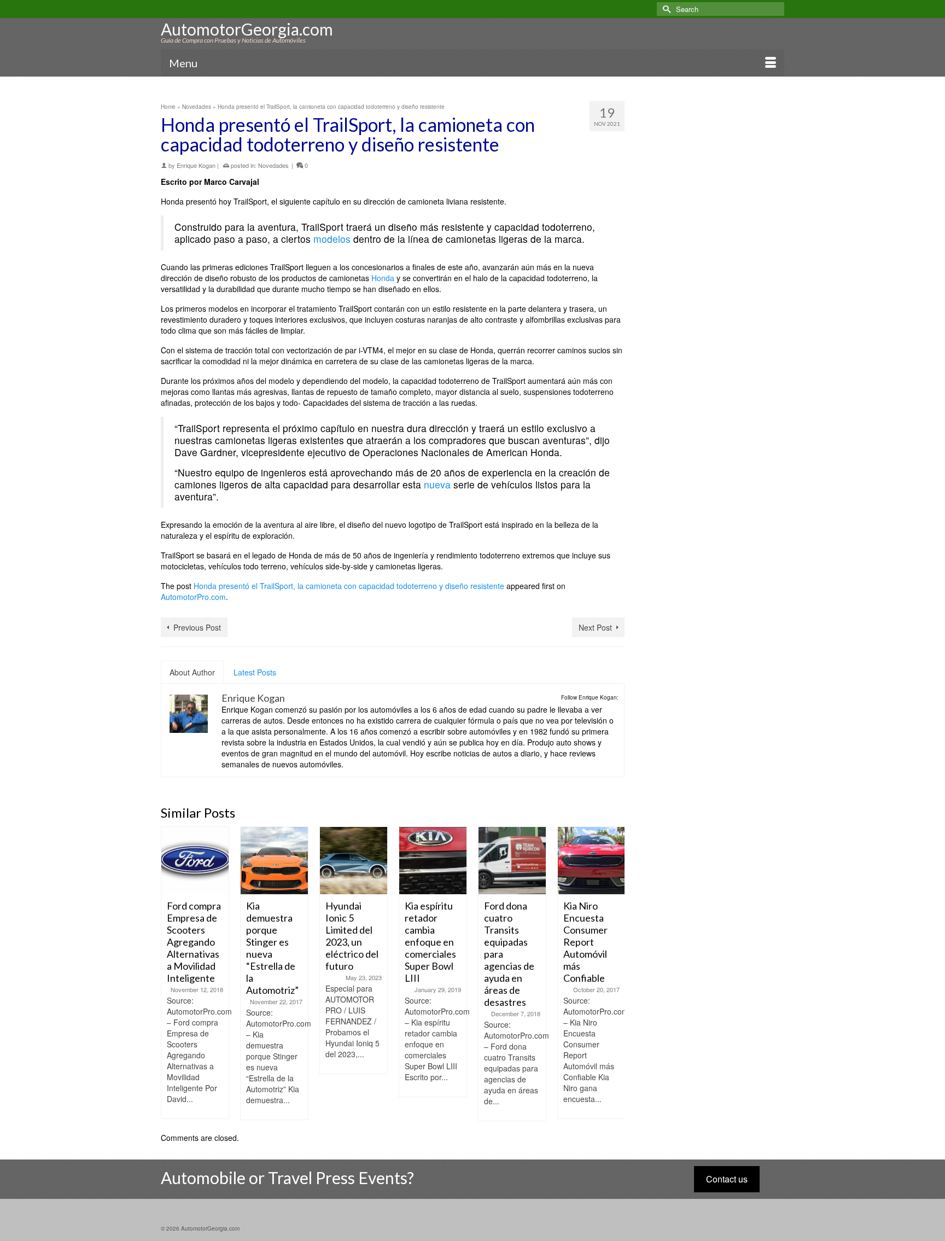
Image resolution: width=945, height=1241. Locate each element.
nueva (437, 484)
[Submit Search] (665, 9)
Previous (170, 973)
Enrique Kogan (196, 165)
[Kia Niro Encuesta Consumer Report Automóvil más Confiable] (591, 860)
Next (615, 973)
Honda (382, 277)
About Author (192, 672)
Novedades (273, 165)
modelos (332, 239)
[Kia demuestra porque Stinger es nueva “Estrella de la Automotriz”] (274, 860)
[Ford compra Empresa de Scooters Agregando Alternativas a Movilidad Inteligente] (195, 860)
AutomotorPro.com (193, 596)
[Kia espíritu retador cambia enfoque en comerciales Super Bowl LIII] (432, 860)
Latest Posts (255, 672)
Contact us (727, 1179)
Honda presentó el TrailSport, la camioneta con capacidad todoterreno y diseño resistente (349, 585)
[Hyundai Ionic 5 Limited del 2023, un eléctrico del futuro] (353, 860)
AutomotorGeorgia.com (247, 29)
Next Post (595, 627)
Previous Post (197, 627)
